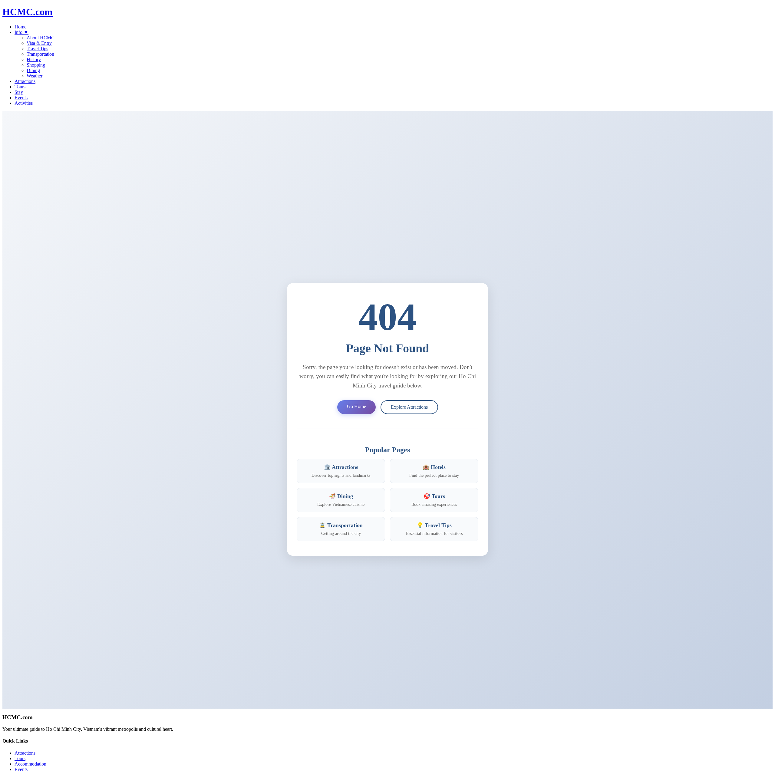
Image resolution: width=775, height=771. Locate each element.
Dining (33, 70)
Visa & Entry (39, 43)
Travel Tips (37, 48)
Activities (24, 103)
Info (21, 32)
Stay (19, 92)
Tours (20, 86)
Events (21, 97)
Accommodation (30, 763)
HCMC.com (27, 11)
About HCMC (40, 37)
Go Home (356, 406)
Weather (34, 75)
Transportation (40, 54)
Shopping (36, 65)
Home (20, 26)
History (34, 59)
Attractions (25, 81)
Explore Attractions (409, 407)
